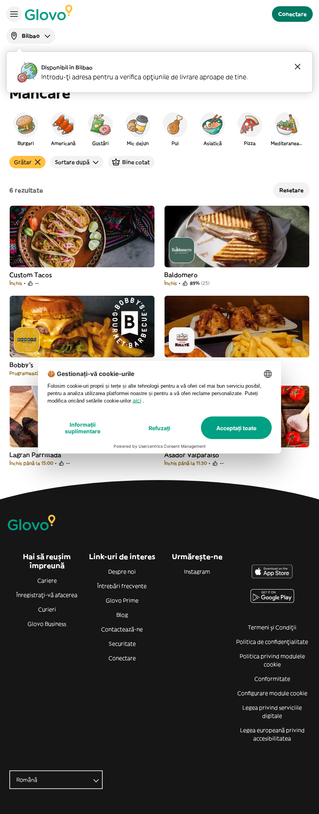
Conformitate (272, 678)
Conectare (122, 658)
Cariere (47, 580)
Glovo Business (47, 623)
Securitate (122, 643)
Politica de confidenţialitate (272, 641)
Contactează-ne (122, 629)
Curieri (47, 609)
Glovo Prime (122, 600)
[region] (159, 129)
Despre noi (122, 571)
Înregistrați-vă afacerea (46, 595)
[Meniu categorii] (14, 14)
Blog (122, 614)
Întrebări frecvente (122, 586)
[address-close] (297, 66)
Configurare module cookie (272, 693)
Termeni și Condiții (272, 627)
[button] (25, 129)
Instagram (197, 571)
